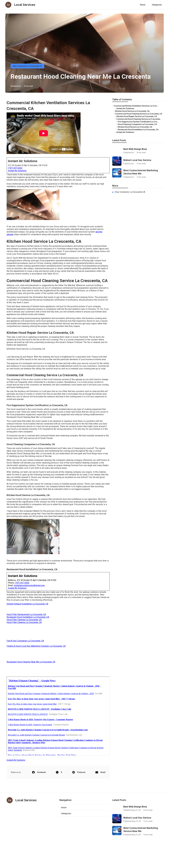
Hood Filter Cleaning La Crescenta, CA (24, 619)
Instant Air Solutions (17, 170)
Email (102, 772)
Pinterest (81, 772)
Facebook (41, 772)
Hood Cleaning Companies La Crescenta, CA (137, 124)
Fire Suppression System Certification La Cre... (138, 122)
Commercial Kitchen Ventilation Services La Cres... (136, 106)
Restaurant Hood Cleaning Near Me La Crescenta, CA (31, 662)
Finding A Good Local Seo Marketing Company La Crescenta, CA (36, 646)
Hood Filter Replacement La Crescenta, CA (26, 614)
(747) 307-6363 (15, 168)
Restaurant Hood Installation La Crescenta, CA (28, 617)
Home (142, 5)
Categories (157, 5)
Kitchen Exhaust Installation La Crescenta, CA (27, 604)
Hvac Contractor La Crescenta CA (27, 66)
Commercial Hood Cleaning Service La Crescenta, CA (138, 114)
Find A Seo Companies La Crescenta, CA (25, 641)
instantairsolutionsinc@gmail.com (29, 585)
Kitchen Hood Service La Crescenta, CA (132, 111)
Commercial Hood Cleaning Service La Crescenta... (138, 119)
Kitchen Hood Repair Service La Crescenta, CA (136, 116)
